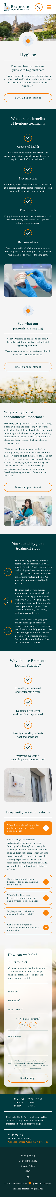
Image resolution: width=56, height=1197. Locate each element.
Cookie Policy (28, 1166)
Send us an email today (19, 1138)
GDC (28, 1171)
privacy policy (35, 1068)
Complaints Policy (28, 1161)
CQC (28, 1177)
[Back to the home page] (16, 7)
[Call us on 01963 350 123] (39, 7)
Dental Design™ (43, 1183)
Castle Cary (22, 1117)
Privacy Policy (28, 1155)
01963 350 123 (17, 962)
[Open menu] (49, 7)
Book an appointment (28, 97)
